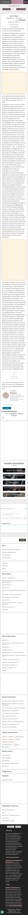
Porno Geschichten (21, 9)
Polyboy (4, 721)
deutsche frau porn (7, 744)
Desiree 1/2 (4, 587)
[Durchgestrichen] (7, 518)
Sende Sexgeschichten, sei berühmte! (11, 549)
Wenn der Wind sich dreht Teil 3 (9, 597)
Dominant (16, 744)
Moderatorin (13, 393)
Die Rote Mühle (12, 727)
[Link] (16, 518)
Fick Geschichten (6, 555)
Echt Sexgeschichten (5, 1)
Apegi (3, 716)
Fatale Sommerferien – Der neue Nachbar (12, 652)
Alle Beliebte (5, 609)
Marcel (3, 708)
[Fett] (2, 518)
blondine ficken (19, 736)
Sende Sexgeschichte (14, 6)
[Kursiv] (4, 518)
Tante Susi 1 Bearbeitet (7, 577)
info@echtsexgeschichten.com (11, 854)
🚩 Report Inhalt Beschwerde (9, 411)
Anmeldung (5, 563)
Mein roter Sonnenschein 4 (8, 809)
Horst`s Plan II (5, 818)
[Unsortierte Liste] (11, 518)
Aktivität (4, 568)
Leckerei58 (4, 713)
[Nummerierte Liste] (9, 518)
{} (17, 517)
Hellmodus (18, 826)
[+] (19, 517)
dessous (11, 741)
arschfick (11, 736)
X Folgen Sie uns (6, 771)
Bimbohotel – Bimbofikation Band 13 (15, 701)
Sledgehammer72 (6, 703)
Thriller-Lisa (5, 724)
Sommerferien (15, 710)
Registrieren (5, 565)
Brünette (18, 739)
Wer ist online (5, 766)
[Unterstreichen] (5, 518)
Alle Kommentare (6, 755)
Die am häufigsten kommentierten (10, 763)
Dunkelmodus (10, 826)
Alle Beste (4, 670)
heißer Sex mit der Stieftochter (9, 662)
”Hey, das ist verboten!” (8, 667)
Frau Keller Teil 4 (6, 649)
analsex (5, 736)
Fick (13, 9)
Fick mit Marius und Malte (8, 820)
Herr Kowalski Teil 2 (13, 713)
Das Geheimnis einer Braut (8, 665)
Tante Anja (4, 647)
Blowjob (5, 739)
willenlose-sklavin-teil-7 (7, 607)
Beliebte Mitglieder (6, 758)
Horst (3, 812)
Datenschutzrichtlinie (15, 905)
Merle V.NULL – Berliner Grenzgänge (11, 594)
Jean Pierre (4, 727)
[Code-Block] (14, 518)
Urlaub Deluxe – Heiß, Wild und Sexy (11, 815)
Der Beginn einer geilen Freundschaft (16, 708)
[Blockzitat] (12, 518)
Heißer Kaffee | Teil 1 (11, 716)
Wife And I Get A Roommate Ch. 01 (16, 721)
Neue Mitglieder (6, 760)
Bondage (11, 739)
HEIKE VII (4, 640)
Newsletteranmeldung (7, 779)
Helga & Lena (5, 600)
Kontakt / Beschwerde (12, 887)
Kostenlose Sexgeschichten (9, 552)
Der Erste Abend (6, 584)
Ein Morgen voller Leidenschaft (9, 659)
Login (25, 508)
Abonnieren (6, 408)
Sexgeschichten (6, 9)
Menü (25, 2)
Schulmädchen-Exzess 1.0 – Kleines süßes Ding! (14, 655)
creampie (5, 741)
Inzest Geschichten (6, 557)
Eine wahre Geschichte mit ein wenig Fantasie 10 (14, 590)
